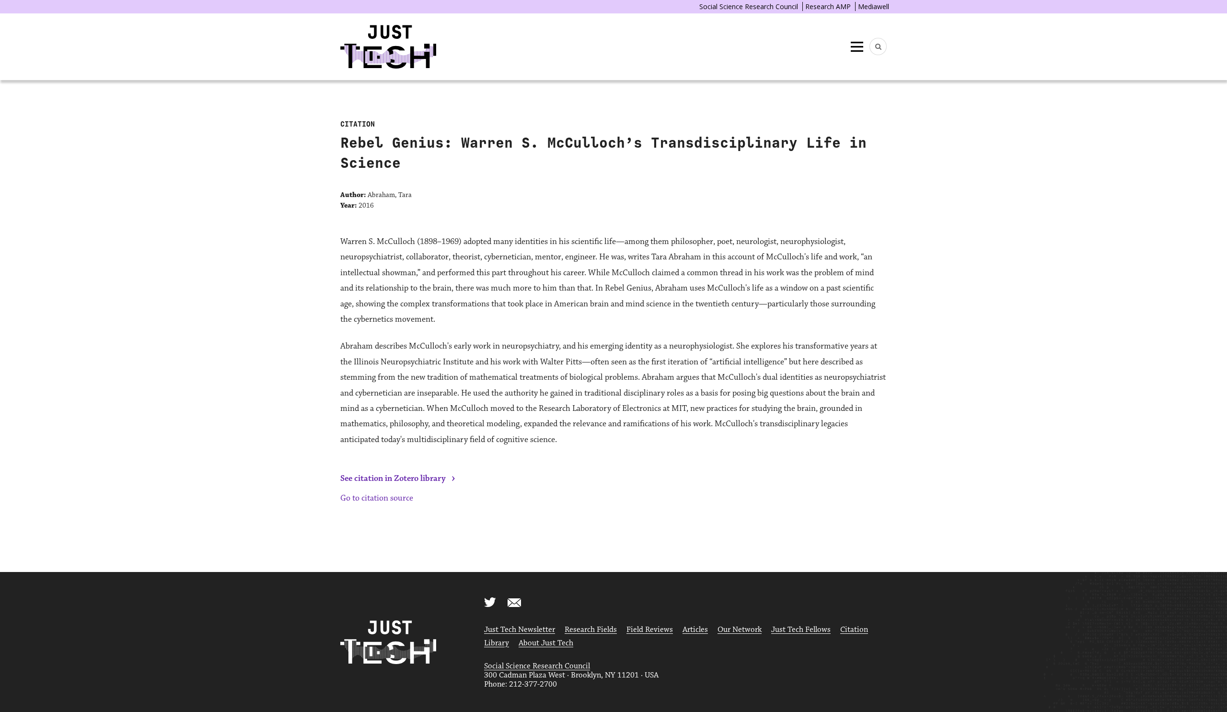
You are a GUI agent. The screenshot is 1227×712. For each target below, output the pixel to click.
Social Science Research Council (748, 6)
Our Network (740, 630)
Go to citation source (376, 498)
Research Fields (591, 630)
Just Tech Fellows (801, 630)
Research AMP (828, 6)
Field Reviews (649, 630)
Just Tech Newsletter (519, 630)
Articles (695, 630)
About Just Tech (546, 643)
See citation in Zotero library (393, 478)
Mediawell (873, 6)
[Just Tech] (388, 47)
